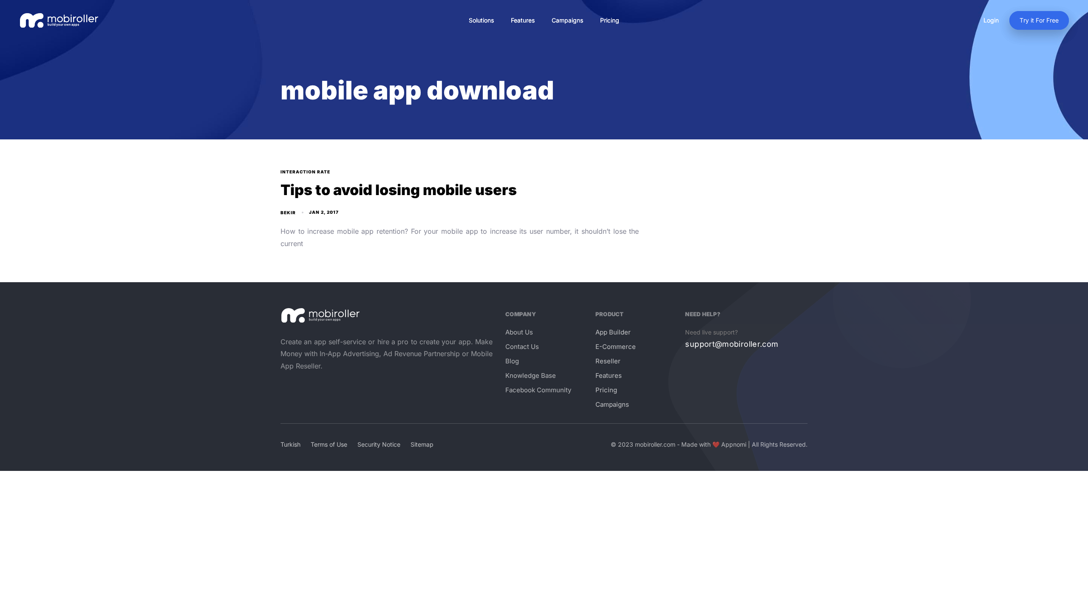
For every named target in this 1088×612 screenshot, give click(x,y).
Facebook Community (538, 390)
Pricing (609, 20)
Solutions (481, 20)
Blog (512, 361)
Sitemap (422, 444)
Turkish (290, 444)
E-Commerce (615, 347)
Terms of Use (329, 444)
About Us (519, 332)
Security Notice (378, 444)
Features (523, 20)
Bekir (288, 212)
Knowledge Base (530, 375)
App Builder (613, 332)
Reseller (607, 361)
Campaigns (567, 20)
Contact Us (522, 347)
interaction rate (305, 171)
